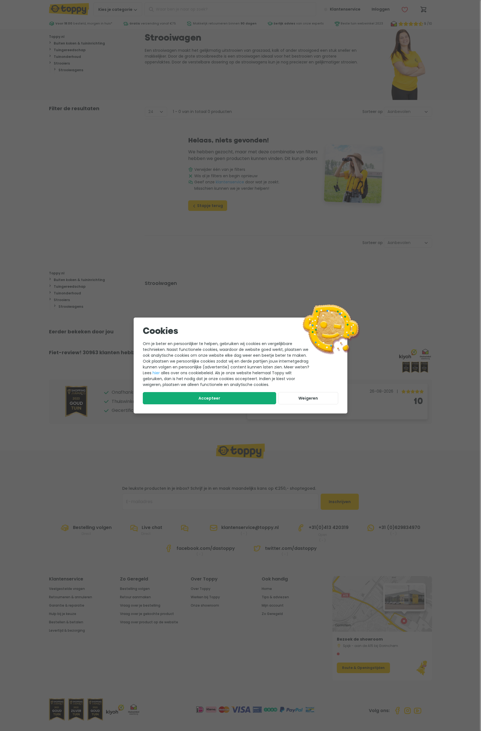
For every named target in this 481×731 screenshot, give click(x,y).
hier (156, 373)
